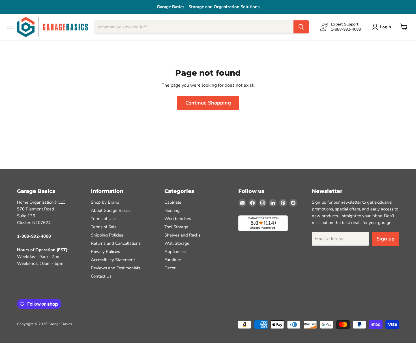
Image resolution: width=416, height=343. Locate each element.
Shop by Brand (105, 202)
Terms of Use (103, 218)
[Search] (301, 26)
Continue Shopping (208, 102)
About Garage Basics (110, 210)
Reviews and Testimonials (115, 268)
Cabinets (172, 202)
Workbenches (177, 218)
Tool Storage (176, 227)
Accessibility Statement (113, 260)
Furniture (172, 260)
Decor (169, 268)
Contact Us (101, 276)
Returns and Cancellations (116, 243)
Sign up (385, 238)
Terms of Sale (104, 227)
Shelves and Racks (182, 235)
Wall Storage (176, 243)
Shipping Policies (107, 235)
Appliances (175, 251)
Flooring (172, 210)
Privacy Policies (105, 251)
